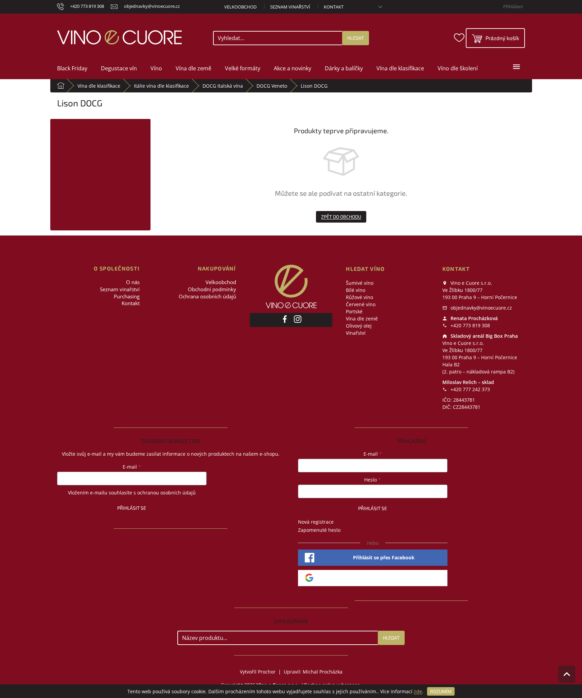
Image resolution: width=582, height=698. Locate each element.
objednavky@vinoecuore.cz (480, 307)
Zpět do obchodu (341, 217)
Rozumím (441, 691)
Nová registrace (316, 522)
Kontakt (333, 7)
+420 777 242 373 (469, 389)
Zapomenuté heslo (319, 530)
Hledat (355, 38)
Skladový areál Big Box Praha (483, 336)
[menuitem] (72, 68)
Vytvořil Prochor (258, 671)
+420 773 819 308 (469, 325)
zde (418, 691)
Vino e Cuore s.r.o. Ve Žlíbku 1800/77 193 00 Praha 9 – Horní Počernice (479, 290)
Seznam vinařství (290, 7)
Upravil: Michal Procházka (313, 671)
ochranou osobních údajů (166, 492)
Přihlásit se (131, 508)
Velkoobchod (240, 7)
